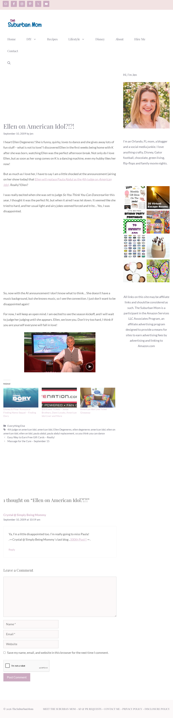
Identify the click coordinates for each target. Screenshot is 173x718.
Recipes (52, 39)
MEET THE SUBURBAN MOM (59, 709)
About (119, 39)
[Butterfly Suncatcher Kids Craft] (158, 272)
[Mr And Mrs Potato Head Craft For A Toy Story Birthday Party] (158, 223)
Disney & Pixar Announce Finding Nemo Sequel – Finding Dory (19, 412)
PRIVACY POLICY (132, 709)
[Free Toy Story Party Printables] (134, 223)
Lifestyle (74, 39)
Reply (12, 549)
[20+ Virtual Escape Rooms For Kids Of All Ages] (158, 198)
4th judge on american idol (21, 429)
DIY (29, 39)
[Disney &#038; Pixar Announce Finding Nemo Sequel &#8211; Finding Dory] (20, 398)
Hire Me (139, 39)
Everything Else (16, 425)
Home (11, 39)
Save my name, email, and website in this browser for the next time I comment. (58, 652)
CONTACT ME (112, 709)
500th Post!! (78, 539)
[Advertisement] (108, 22)
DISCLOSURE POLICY (157, 709)
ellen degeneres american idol (89, 429)
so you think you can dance (90, 433)
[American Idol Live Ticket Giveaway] (97, 398)
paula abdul (39, 433)
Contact (12, 51)
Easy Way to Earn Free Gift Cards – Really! (31, 437)
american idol (45, 429)
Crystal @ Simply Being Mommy (24, 515)
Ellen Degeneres (62, 429)
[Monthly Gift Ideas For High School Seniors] (134, 198)
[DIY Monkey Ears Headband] (134, 272)
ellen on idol (25, 433)
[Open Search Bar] (9, 63)
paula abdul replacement (60, 433)
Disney (100, 39)
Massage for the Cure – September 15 (28, 441)
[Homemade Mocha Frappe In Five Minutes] (158, 247)
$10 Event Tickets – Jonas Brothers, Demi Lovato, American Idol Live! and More (59, 412)
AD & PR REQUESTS (89, 709)
